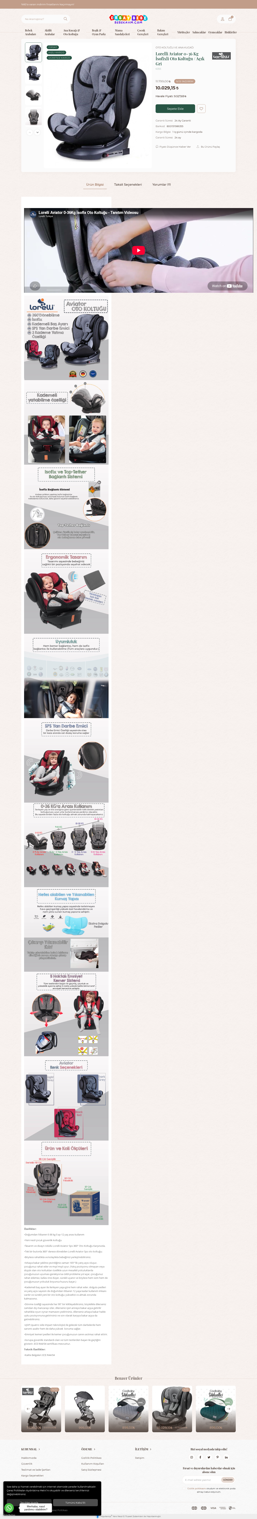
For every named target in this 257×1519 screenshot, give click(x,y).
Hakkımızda (28, 1457)
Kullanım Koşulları (92, 1463)
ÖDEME (86, 1449)
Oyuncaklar (213, 32)
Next (37, 132)
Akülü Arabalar (50, 32)
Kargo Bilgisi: (163, 131)
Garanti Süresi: (164, 120)
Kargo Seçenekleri (32, 1475)
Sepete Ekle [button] (175, 109)
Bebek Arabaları (30, 32)
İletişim (139, 1457)
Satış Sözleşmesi (91, 1469)
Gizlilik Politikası (91, 1457)
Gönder (228, 1479)
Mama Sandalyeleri (122, 32)
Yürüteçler (182, 32)
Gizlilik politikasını (196, 1488)
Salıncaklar (197, 32)
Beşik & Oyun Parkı (99, 32)
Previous (30, 132)
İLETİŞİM (141, 1449)
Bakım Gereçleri (162, 32)
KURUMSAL (29, 1449)
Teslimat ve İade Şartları (35, 1469)
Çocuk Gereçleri (142, 32)
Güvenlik (26, 1463)
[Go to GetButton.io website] (9, 1515)
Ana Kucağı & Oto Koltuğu (71, 32)
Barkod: (160, 126)
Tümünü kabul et (75, 1502)
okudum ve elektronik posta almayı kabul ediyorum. (211, 1490)
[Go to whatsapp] (9, 1508)
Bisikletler (229, 32)
